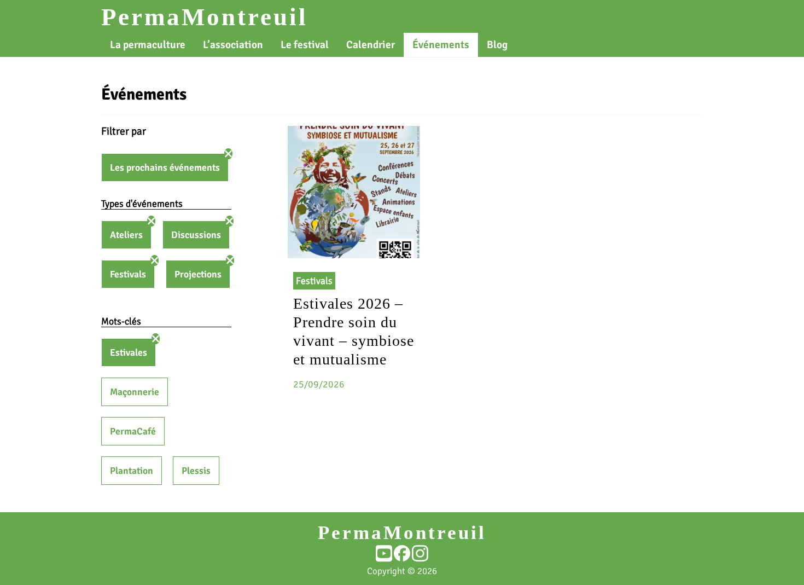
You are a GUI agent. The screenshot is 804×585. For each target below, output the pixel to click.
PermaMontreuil (204, 17)
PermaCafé (133, 431)
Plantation (131, 471)
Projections (198, 274)
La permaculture (147, 44)
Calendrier (370, 44)
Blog (497, 44)
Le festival (305, 44)
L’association (233, 44)
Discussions (196, 235)
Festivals (128, 274)
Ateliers (126, 235)
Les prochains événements (165, 167)
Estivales (128, 352)
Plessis (196, 471)
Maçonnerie (134, 392)
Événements (440, 44)
